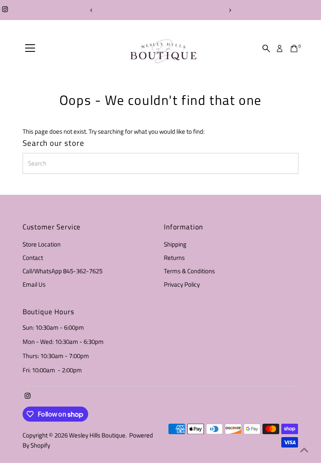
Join (160, 424)
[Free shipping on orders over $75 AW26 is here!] (160, 10)
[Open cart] (294, 48)
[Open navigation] (30, 48)
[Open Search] (266, 48)
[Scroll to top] (304, 450)
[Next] (229, 10)
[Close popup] (305, 198)
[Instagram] (5, 10)
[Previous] (91, 10)
